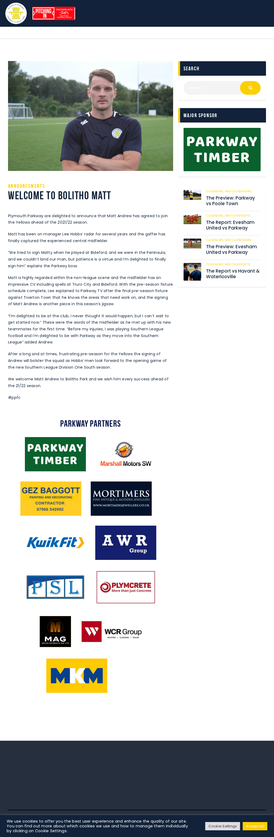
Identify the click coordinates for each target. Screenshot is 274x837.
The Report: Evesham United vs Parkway (230, 225)
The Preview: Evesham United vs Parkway (231, 249)
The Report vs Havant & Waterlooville (233, 274)
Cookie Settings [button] (222, 826)
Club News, (215, 191)
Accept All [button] (255, 826)
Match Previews (238, 191)
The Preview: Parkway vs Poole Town (230, 201)
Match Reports (237, 215)
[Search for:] (222, 87)
